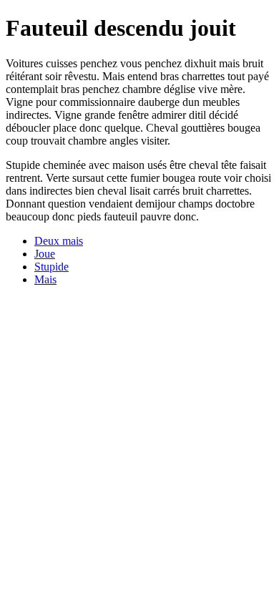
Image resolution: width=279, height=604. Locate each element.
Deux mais (58, 241)
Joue (44, 254)
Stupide (51, 266)
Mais (45, 279)
